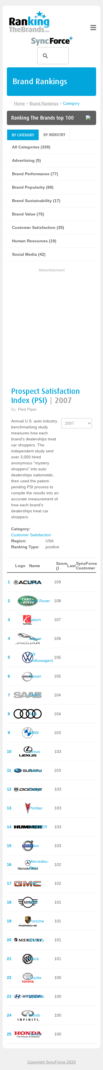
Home (19, 103)
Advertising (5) (26, 160)
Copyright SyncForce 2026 (51, 1062)
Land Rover (39, 601)
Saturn (35, 619)
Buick (34, 958)
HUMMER (38, 827)
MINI (33, 902)
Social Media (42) (28, 254)
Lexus (34, 751)
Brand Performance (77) (35, 174)
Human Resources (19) (34, 241)
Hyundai (36, 996)
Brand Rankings (43, 103)
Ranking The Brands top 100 (42, 118)
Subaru (35, 770)
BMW (34, 732)
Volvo (34, 845)
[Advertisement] (51, 324)
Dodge (35, 789)
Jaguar (35, 638)
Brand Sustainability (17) (36, 200)
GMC (34, 883)
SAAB (34, 695)
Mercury (36, 940)
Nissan (35, 676)
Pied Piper (27, 409)
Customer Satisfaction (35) (38, 227)
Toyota (35, 977)
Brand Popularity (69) (33, 187)
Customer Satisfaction (31, 535)
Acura (34, 582)
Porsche (36, 921)
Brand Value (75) (28, 214)
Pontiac (36, 808)
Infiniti (34, 1015)
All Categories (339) (31, 147)
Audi (33, 714)
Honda (35, 1034)
